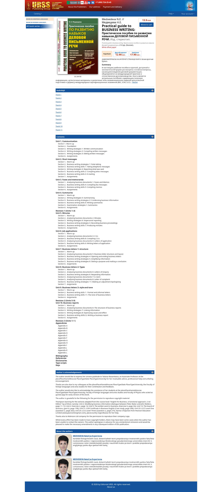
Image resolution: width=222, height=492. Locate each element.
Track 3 (58, 102)
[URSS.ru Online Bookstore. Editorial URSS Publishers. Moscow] (45, 5)
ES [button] (79, 3)
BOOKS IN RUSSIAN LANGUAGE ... (36, 22)
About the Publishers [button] (77, 7)
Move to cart (146, 24)
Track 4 (58, 105)
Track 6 (58, 112)
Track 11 (59, 130)
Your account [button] (187, 13)
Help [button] (171, 13)
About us (111, 487)
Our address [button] (94, 7)
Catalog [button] (37, 13)
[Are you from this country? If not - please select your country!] (68, 2)
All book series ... (34, 26)
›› (121, 54)
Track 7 (58, 116)
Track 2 (58, 98)
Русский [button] (73, 3)
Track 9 (58, 123)
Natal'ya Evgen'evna (87, 436)
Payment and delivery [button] (112, 7)
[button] (85, 2)
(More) (135, 82)
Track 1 (58, 94)
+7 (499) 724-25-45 (103, 2)
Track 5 (58, 108)
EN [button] (82, 3)
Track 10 (59, 126)
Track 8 (58, 119)
